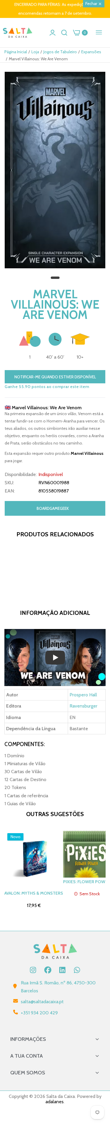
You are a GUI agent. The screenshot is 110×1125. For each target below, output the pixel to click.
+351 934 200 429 (39, 1013)
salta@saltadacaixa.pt (42, 1001)
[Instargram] (33, 970)
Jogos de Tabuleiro (60, 51)
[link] (98, 1076)
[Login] (52, 33)
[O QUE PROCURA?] (64, 33)
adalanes (54, 1101)
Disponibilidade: (21, 474)
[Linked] (62, 970)
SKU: (9, 482)
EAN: (10, 491)
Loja (35, 51)
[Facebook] (48, 970)
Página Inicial (15, 51)
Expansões (91, 51)
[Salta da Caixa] (17, 33)
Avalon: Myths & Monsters (33, 893)
